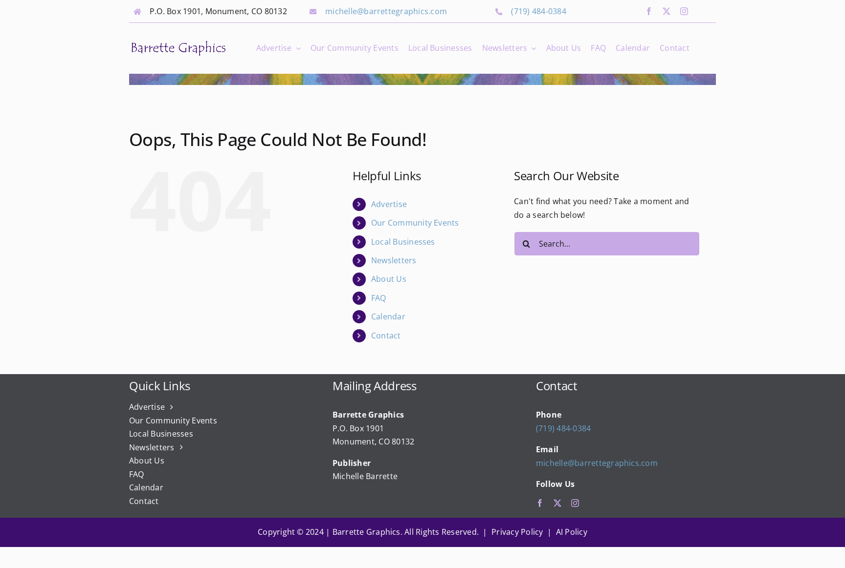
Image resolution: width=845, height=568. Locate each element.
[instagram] (684, 11)
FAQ (378, 298)
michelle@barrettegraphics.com (386, 11)
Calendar (388, 316)
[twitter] (666, 11)
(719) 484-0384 (538, 11)
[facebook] (649, 11)
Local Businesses (403, 241)
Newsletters (394, 260)
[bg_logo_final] (178, 43)
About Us (388, 278)
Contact (386, 335)
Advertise (389, 204)
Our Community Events (415, 222)
